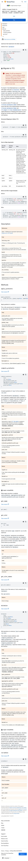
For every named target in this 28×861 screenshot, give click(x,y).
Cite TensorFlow (4, 845)
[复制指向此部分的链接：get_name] (8, 501)
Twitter (2, 827)
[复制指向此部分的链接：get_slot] (8, 515)
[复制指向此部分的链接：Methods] (9, 285)
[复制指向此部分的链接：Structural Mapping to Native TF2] (19, 119)
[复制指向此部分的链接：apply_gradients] (14, 289)
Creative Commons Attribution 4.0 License (17, 807)
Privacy (7, 850)
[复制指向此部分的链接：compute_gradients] (15, 368)
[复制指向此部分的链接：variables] (9, 753)
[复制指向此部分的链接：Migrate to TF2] (16, 68)
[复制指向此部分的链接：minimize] (9, 606)
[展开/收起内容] (3, 36)
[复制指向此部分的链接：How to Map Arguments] (15, 142)
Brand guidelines (5, 843)
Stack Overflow (4, 841)
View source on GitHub (9, 39)
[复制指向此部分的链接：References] (8, 228)
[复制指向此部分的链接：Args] (5, 237)
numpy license (16, 813)
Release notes (4, 838)
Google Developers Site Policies (15, 810)
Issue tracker (4, 836)
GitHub (2, 825)
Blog (2, 823)
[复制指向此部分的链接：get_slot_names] (13, 577)
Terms (2, 850)
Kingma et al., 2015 (6, 233)
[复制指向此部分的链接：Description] (11, 224)
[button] (14, 68)
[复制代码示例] (26, 50)
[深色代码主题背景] (23, 50)
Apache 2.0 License (22, 809)
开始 (14, 20)
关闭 (14, 16)
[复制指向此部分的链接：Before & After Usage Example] (18, 191)
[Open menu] (2, 1)
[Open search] (22, 2)
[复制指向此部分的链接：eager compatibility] (14, 490)
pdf (11, 233)
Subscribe (22, 854)
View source (4, 292)
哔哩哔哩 (3, 830)
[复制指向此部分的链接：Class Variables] (10, 784)
